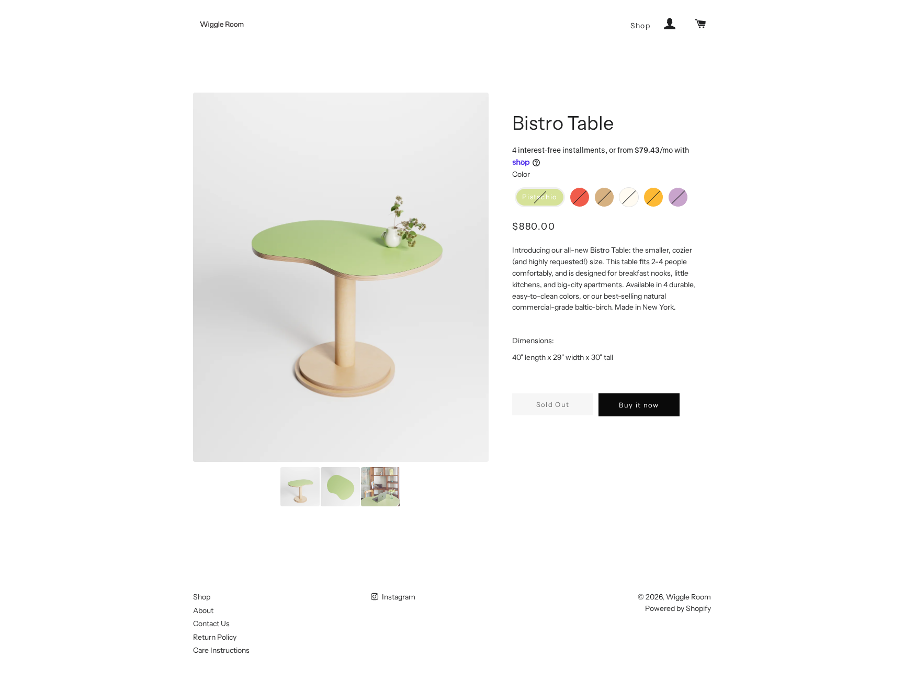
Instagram (397, 597)
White (635, 195)
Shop (640, 25)
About (203, 610)
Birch (611, 195)
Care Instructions (221, 650)
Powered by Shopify (678, 608)
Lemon (660, 195)
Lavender (685, 195)
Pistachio (540, 196)
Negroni (586, 195)
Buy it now (639, 405)
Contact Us (211, 623)
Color (521, 174)
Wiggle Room (688, 597)
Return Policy (214, 637)
